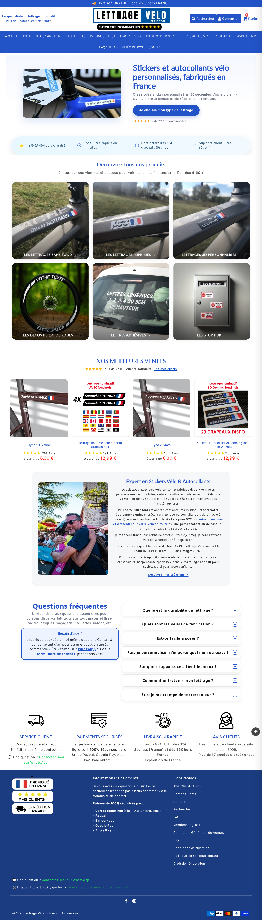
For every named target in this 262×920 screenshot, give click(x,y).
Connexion (230, 19)
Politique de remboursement (195, 856)
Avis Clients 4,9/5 (187, 786)
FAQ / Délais (108, 47)
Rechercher (205, 19)
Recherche (181, 809)
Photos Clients (184, 794)
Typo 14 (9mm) (39, 445)
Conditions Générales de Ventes (198, 833)
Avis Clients (247, 36)
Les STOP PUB (223, 36)
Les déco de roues (160, 36)
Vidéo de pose (133, 47)
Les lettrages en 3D (124, 36)
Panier (252, 17)
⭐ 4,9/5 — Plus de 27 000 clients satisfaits (131, 3)
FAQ (176, 817)
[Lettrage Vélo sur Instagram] (134, 901)
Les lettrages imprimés (85, 36)
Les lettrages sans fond (42, 36)
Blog (176, 840)
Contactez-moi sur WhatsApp (65, 880)
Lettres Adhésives (194, 36)
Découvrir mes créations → (168, 575)
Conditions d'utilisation (191, 848)
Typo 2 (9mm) (161, 445)
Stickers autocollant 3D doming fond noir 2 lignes (223, 444)
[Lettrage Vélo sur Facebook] (127, 901)
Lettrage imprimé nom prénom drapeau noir (100, 444)
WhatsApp (87, 649)
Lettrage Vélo (34, 913)
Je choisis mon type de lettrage (166, 110)
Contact (155, 47)
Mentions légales (186, 825)
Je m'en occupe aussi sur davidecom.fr (99, 887)
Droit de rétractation (189, 863)
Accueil (11, 36)
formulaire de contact (56, 654)
